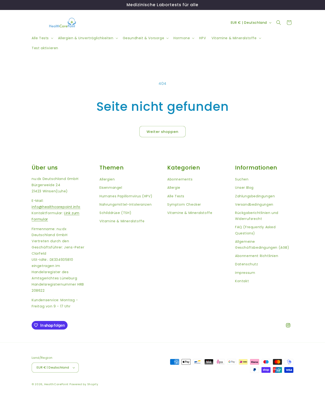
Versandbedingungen (254, 204)
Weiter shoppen (162, 131)
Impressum (245, 272)
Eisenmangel (110, 187)
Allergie (173, 187)
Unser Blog (244, 187)
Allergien (107, 179)
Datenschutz (246, 264)
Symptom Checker (184, 204)
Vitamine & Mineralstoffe (121, 221)
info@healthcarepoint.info (56, 206)
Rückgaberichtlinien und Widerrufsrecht (256, 215)
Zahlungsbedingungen (255, 196)
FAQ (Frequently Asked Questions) (255, 230)
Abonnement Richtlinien (256, 255)
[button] (42, 38)
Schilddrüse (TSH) (115, 212)
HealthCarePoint (56, 384)
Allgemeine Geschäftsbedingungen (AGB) (262, 244)
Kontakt (242, 281)
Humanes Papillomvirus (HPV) (125, 196)
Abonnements (180, 179)
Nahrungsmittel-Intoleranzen (125, 204)
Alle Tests (175, 196)
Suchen (242, 179)
